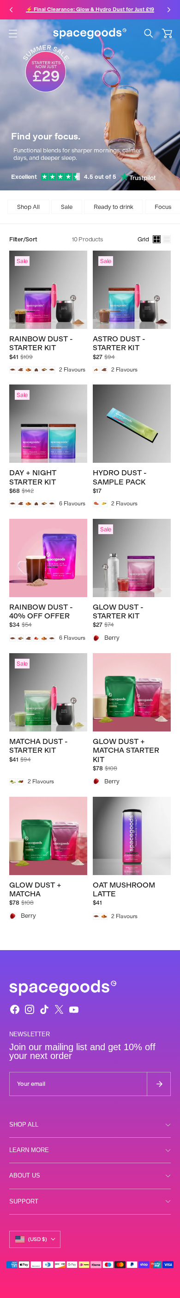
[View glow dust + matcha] (48, 836)
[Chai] (96, 369)
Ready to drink (113, 206)
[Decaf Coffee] (51, 369)
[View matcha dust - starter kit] (48, 692)
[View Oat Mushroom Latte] (132, 836)
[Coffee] (12, 369)
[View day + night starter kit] (48, 423)
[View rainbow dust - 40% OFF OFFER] (48, 558)
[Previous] (11, 9)
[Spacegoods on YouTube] (73, 1009)
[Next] (169, 9)
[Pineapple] (104, 503)
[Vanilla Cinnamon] (44, 369)
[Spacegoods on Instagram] (29, 1009)
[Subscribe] (159, 1084)
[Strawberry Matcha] (20, 781)
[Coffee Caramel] (28, 369)
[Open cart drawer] (167, 33)
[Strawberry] (36, 638)
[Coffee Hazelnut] (36, 369)
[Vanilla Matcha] (12, 781)
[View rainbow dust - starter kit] (48, 290)
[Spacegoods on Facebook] (14, 1009)
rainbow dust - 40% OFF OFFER (41, 611)
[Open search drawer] (148, 33)
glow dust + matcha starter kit (126, 750)
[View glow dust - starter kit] (132, 558)
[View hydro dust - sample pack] (132, 423)
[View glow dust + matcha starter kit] (132, 692)
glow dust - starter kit (118, 611)
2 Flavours (72, 369)
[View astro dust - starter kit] (132, 290)
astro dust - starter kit (119, 343)
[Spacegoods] (90, 33)
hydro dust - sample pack (120, 477)
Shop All (28, 206)
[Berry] (96, 638)
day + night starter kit (32, 477)
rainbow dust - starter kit (41, 343)
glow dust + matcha (35, 889)
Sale (66, 206)
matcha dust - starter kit (38, 746)
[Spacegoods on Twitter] (59, 1009)
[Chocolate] (20, 369)
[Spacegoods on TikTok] (44, 1009)
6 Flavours (72, 503)
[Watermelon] (96, 503)
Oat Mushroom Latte (124, 889)
